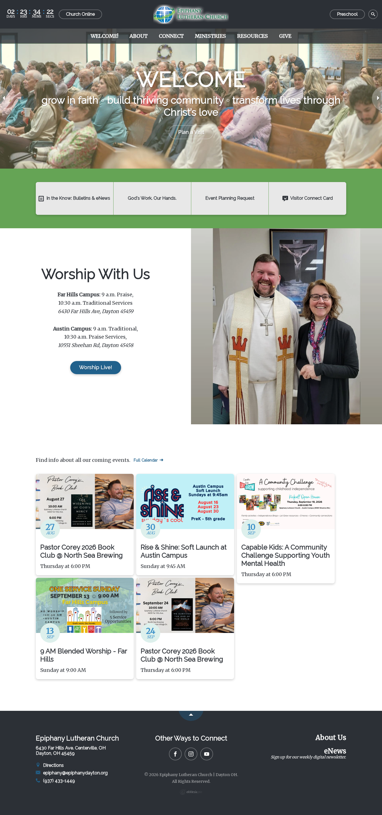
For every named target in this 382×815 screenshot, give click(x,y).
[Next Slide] (377, 98)
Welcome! (104, 36)
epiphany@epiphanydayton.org (75, 773)
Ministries (210, 36)
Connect (171, 36)
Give (285, 36)
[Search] (373, 14)
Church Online (80, 14)
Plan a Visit (191, 132)
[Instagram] (191, 754)
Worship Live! (95, 367)
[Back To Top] (191, 716)
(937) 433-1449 (58, 780)
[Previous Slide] (5, 98)
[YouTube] (206, 754)
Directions (53, 765)
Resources (252, 36)
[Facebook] (175, 754)
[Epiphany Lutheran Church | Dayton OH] (191, 14)
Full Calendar (146, 460)
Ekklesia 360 (191, 792)
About (138, 36)
